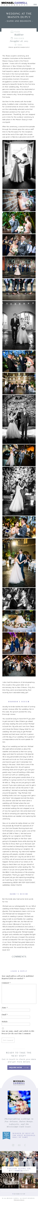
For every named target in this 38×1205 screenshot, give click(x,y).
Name (5, 1007)
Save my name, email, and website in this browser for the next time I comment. (18, 1032)
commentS (19, 956)
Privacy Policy (19, 1200)
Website (5, 1021)
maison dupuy (25, 47)
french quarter (14, 47)
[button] (19, 164)
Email (5, 1014)
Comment (6, 983)
